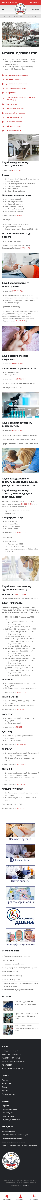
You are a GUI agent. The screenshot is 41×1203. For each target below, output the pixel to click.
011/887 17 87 (21, 379)
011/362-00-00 (26, 504)
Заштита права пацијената (12, 1138)
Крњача (5, 1090)
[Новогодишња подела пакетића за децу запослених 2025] (8, 1030)
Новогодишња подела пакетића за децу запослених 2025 (27, 1028)
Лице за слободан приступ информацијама (19, 1145)
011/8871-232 (17, 431)
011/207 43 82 (21, 808)
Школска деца (7, 1113)
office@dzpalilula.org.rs (16, 1061)
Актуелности (34, 2)
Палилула (5, 1080)
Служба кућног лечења (11, 1120)
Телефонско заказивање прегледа (16, 956)
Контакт (35, 9)
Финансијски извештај (12, 975)
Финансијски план (10, 972)
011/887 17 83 (21, 533)
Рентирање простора (11, 979)
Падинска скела (8, 1094)
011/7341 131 (21, 744)
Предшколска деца (9, 1109)
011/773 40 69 (21, 764)
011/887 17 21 (21, 215)
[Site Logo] (20, 9)
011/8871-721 (17, 170)
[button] (3, 9)
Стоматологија (8, 1116)
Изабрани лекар (8, 1131)
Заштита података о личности (14, 1142)
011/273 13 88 (21, 692)
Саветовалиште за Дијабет (13, 964)
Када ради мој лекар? (9, 2)
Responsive (26, 1185)
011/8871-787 (17, 364)
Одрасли (5, 1106)
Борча (4, 1087)
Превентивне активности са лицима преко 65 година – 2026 (26, 1016)
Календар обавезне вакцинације (15, 1135)
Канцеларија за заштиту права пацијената (20, 968)
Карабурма (6, 1083)
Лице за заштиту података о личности (18, 990)
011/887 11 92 (21, 727)
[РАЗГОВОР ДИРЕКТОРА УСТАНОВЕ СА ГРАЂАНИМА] (8, 1006)
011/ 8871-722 (21, 321)
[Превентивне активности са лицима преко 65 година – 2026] (8, 1018)
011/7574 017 (21, 710)
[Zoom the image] (11, 1153)
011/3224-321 (10, 1054)
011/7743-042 (21, 784)
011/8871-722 (17, 291)
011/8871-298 (20, 594)
